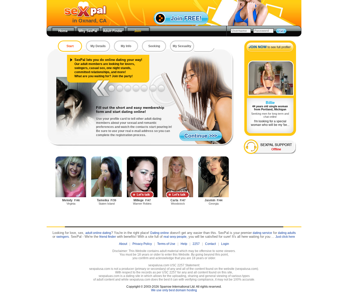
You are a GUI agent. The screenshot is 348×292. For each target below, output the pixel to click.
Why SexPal (87, 31)
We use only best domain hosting (174, 290)
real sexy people (175, 236)
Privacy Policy (142, 244)
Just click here (285, 236)
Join (137, 31)
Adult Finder (113, 31)
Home (63, 31)
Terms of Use (166, 244)
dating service (262, 233)
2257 (196, 244)
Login (225, 244)
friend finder (107, 236)
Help (184, 244)
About (123, 244)
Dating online (159, 233)
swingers (62, 236)
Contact (210, 244)
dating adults (287, 233)
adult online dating (98, 233)
